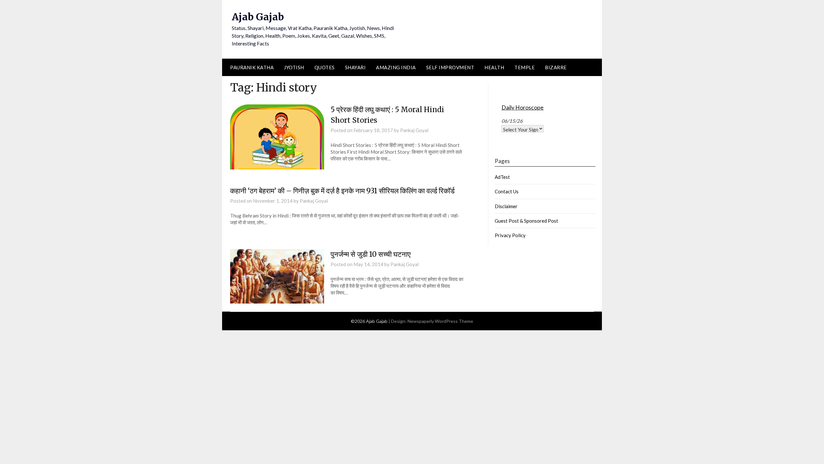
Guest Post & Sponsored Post (526, 221)
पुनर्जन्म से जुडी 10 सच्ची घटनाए (371, 254)
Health (494, 67)
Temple (524, 67)
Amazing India (396, 67)
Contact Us (507, 191)
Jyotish (294, 67)
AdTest (502, 177)
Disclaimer (506, 206)
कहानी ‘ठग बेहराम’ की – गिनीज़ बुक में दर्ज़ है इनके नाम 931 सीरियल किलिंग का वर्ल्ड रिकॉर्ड (342, 190)
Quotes (324, 67)
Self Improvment (450, 67)
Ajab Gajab (258, 17)
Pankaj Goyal (414, 130)
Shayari (355, 67)
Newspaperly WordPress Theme (440, 321)
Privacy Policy (510, 235)
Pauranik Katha (252, 67)
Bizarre (556, 67)
